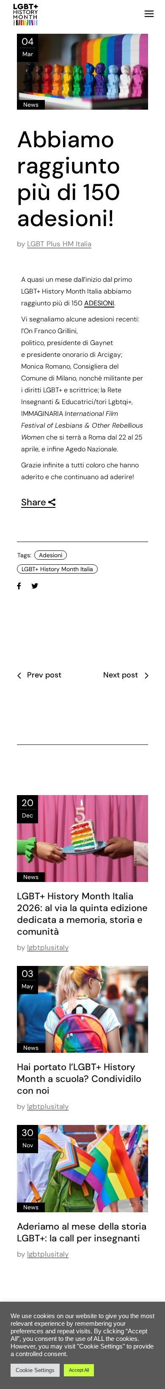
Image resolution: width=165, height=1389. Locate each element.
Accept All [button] (79, 1370)
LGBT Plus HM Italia (59, 243)
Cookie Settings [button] (35, 1370)
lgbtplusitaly (48, 947)
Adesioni (50, 555)
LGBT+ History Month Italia (57, 569)
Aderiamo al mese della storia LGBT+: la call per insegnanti (81, 1232)
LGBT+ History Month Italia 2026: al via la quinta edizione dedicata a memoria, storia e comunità (82, 914)
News (30, 104)
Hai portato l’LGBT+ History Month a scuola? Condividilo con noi (79, 1079)
